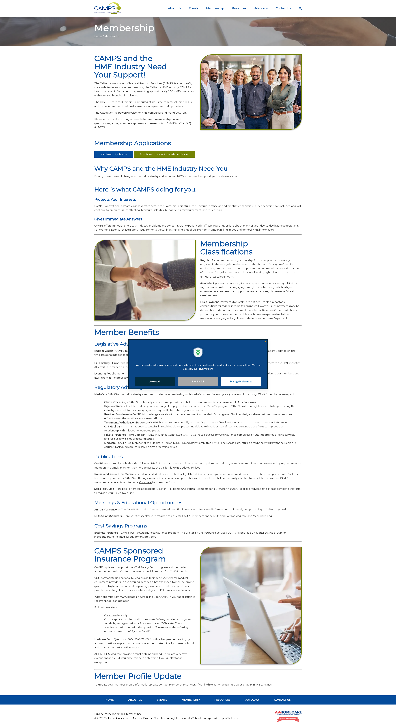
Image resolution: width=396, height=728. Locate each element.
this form (295, 488)
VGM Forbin (232, 718)
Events (193, 8)
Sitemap (118, 714)
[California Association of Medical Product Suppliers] (107, 8)
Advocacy (261, 8)
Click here (137, 467)
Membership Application (114, 154)
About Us (174, 8)
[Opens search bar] (298, 8)
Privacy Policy (102, 714)
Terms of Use (134, 714)
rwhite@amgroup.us (229, 684)
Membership (215, 8)
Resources (222, 699)
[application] (198, 364)
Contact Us (283, 8)
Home (98, 36)
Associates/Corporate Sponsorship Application (164, 154)
